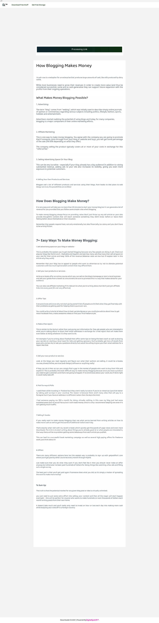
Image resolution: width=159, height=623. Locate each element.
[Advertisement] (16, 45)
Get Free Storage (38, 4)
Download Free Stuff (20, 4)
